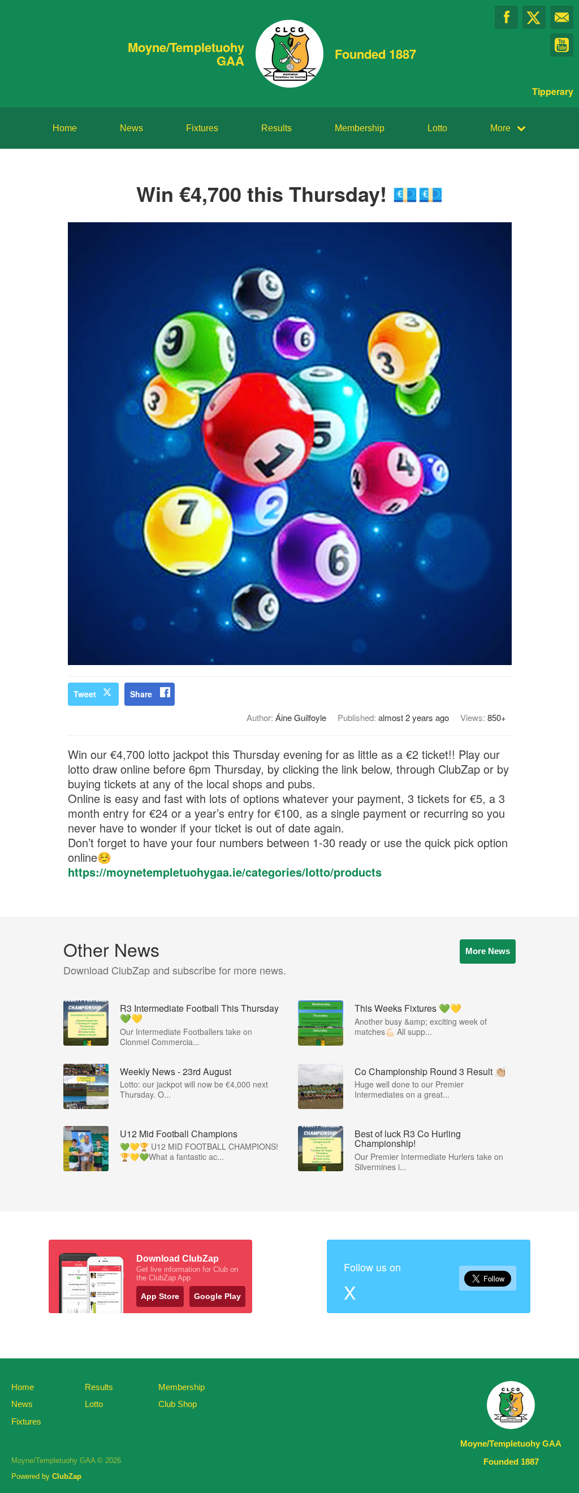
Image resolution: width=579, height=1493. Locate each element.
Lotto (437, 128)
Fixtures (202, 128)
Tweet (85, 694)
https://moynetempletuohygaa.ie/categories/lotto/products (225, 872)
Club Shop (177, 1404)
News (131, 128)
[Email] (561, 17)
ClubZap (66, 1476)
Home (65, 128)
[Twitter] (534, 17)
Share (141, 694)
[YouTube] (561, 45)
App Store (160, 1296)
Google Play (217, 1296)
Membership (359, 128)
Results (276, 128)
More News (487, 951)
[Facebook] (506, 17)
